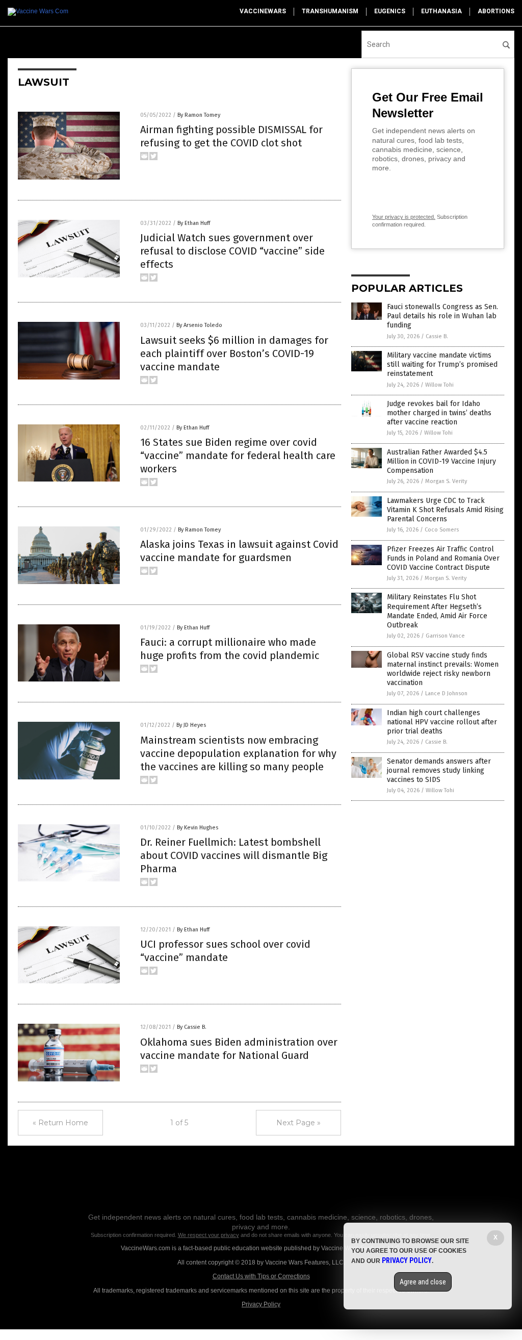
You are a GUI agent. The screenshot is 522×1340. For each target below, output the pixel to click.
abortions (496, 11)
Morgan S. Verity (446, 481)
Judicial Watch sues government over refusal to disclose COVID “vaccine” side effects (232, 251)
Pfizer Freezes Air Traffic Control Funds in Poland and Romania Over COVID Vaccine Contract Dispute (443, 558)
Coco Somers (442, 529)
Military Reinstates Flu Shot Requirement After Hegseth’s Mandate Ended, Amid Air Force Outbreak (437, 611)
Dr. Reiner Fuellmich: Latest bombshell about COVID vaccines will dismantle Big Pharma (233, 855)
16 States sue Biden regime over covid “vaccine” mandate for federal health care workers (237, 455)
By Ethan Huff (193, 223)
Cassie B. (437, 336)
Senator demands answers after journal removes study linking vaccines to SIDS (439, 770)
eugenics (389, 11)
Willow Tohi (439, 385)
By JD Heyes (191, 725)
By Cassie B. (191, 1027)
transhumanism (330, 11)
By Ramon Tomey (198, 115)
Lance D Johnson (446, 693)
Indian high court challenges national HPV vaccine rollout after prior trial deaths (442, 722)
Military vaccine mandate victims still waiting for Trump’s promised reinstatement (442, 364)
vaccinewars (263, 11)
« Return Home (60, 1122)
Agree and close (423, 1282)
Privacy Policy (261, 1304)
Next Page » (298, 1122)
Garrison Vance (445, 636)
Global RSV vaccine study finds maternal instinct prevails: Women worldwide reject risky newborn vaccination (443, 669)
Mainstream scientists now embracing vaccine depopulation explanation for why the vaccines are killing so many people (238, 753)
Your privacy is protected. (403, 217)
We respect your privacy (208, 1235)
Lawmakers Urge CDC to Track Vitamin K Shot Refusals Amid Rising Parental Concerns (445, 509)
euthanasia (441, 11)
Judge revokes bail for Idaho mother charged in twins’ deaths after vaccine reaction (439, 412)
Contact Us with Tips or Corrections (261, 1276)
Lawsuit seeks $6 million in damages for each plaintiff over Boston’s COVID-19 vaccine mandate (234, 353)
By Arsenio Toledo (199, 325)
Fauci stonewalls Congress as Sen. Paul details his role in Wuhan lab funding (442, 316)
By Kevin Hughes (197, 827)
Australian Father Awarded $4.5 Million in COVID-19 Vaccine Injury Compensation (441, 461)
